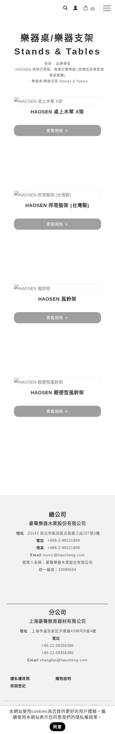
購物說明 (63, 678)
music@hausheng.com (64, 555)
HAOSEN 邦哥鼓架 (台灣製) (57, 205)
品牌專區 (63, 64)
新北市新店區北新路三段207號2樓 (69, 533)
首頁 (48, 64)
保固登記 (18, 686)
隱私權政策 (20, 678)
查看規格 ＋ (57, 130)
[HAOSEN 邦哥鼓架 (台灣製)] (57, 194)
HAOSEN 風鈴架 (57, 299)
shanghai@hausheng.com (64, 660)
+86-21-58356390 (58, 645)
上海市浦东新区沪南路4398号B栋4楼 (64, 631)
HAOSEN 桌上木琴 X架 (57, 112)
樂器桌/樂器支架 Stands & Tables (60, 81)
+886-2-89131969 (64, 540)
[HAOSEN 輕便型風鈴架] (57, 382)
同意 (57, 727)
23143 (33, 533)
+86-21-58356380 (58, 653)
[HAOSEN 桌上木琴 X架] (57, 101)
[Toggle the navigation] (107, 8)
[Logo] (21, 10)
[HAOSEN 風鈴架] (57, 288)
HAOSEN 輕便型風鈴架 (57, 392)
